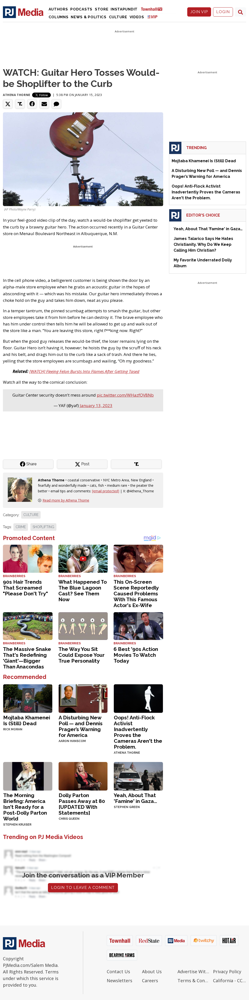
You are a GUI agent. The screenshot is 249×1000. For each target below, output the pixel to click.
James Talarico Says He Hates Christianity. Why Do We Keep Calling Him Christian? (203, 244)
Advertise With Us (194, 971)
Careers (150, 980)
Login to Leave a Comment (83, 887)
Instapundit (124, 9)
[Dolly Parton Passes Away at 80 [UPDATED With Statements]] (83, 776)
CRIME (21, 527)
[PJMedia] (23, 12)
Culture (118, 17)
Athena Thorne (16, 95)
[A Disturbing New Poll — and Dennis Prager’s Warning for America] (83, 698)
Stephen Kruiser (17, 824)
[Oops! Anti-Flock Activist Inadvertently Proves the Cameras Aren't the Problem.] (138, 698)
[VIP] (152, 16)
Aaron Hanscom (72, 741)
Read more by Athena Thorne (66, 500)
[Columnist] (22, 489)
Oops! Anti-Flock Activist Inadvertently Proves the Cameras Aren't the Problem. (138, 732)
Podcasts (81, 9)
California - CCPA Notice (229, 980)
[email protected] (105, 491)
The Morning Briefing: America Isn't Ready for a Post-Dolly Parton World (25, 807)
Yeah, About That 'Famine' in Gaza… (135, 798)
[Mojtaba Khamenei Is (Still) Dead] (27, 698)
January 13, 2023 (96, 405)
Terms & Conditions (194, 980)
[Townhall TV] (153, 9)
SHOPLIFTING (43, 527)
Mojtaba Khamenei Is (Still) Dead (26, 720)
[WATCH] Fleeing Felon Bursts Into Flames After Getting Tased (84, 371)
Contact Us (118, 971)
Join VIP (199, 12)
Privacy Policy (227, 971)
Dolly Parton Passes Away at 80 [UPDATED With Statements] (82, 804)
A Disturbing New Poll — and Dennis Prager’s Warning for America (81, 726)
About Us (152, 971)
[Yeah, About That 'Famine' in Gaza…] (138, 776)
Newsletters (119, 980)
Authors (58, 9)
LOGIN (223, 12)
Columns (59, 17)
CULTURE (30, 515)
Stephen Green (127, 807)
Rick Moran (12, 729)
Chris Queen (69, 818)
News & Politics (89, 17)
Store (101, 9)
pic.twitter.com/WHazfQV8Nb (125, 395)
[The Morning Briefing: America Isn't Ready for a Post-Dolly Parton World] (27, 776)
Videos (137, 17)
